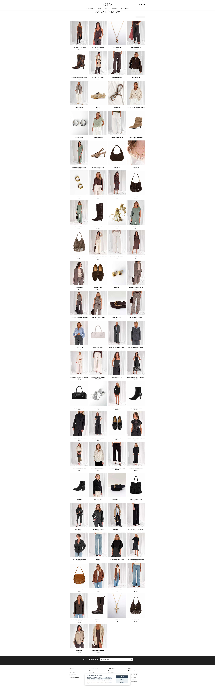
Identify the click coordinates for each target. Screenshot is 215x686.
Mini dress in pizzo (117, 408)
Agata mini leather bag (98, 347)
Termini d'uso (91, 672)
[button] (99, 8)
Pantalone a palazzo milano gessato (117, 347)
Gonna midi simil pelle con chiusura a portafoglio (136, 560)
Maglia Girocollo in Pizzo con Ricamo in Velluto (98, 257)
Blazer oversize (79, 287)
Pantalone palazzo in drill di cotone (136, 529)
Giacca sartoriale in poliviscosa (136, 468)
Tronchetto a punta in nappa (136, 408)
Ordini (71, 670)
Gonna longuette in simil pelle (79, 468)
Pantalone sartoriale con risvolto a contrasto (117, 469)
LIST (144, 1)
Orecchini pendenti (98, 408)
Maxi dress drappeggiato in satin (79, 167)
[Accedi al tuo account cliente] (142, 4)
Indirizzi (71, 675)
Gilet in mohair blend (98, 137)
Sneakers (98, 107)
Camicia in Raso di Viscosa (98, 197)
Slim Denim (98, 559)
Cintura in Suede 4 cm (116, 499)
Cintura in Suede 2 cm (117, 317)
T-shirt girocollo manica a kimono (117, 559)
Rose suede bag (117, 167)
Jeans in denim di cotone (117, 77)
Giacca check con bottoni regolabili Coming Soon (79, 620)
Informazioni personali (74, 677)
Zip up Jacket (79, 650)
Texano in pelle (79, 499)
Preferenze (122, 682)
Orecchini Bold (117, 287)
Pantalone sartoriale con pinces (136, 287)
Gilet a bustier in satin (117, 377)
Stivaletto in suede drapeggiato (136, 137)
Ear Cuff (79, 197)
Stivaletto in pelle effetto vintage (79, 77)
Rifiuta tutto (122, 679)
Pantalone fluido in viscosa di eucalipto (79, 317)
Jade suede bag (136, 197)
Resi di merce (72, 672)
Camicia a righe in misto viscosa (98, 468)
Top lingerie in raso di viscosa (98, 47)
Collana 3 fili (136, 167)
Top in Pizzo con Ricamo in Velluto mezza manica (135, 438)
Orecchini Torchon (79, 137)
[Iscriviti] (131, 659)
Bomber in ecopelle (136, 77)
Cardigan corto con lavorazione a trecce (136, 107)
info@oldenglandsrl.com (133, 681)
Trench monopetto (117, 529)
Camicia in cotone (79, 347)
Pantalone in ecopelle (136, 47)
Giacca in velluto (98, 499)
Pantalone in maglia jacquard (136, 317)
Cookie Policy (111, 672)
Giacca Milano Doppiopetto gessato (135, 347)
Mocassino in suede (98, 287)
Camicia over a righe (79, 107)
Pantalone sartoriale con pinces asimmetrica (98, 378)
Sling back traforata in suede (98, 167)
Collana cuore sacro (116, 47)
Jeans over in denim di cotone (117, 137)
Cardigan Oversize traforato (98, 650)
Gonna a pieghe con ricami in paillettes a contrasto (135, 378)
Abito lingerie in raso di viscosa (79, 47)
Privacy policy (111, 670)
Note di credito (73, 674)
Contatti (90, 670)
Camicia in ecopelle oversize (98, 529)
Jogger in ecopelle (79, 529)
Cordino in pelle (117, 107)
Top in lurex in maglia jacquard (98, 317)
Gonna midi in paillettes (117, 197)
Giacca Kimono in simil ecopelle (79, 559)
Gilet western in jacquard (98, 77)
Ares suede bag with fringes (136, 499)
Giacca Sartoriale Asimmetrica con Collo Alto (79, 378)
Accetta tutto (122, 676)
